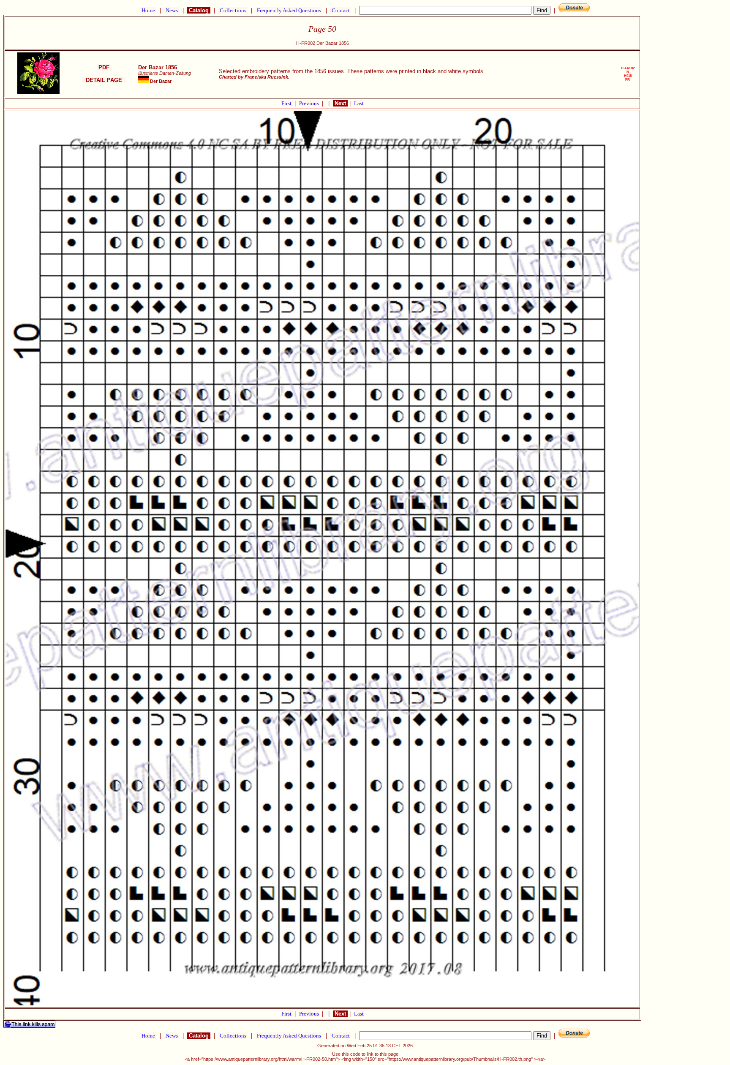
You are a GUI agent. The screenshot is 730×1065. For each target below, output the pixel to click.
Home (148, 10)
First (287, 103)
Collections (233, 10)
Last (359, 103)
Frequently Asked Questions (289, 10)
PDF (104, 67)
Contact (340, 10)
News (171, 10)
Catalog (198, 10)
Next (340, 103)
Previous (309, 103)
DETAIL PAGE (103, 80)
